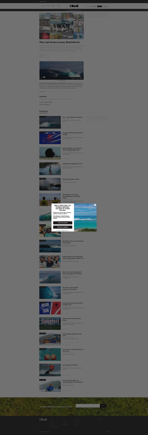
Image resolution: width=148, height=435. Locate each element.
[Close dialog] (95, 205)
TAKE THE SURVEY (63, 222)
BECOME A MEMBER (63, 227)
